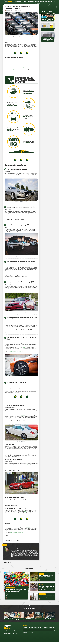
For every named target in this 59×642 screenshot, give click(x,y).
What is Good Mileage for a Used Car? (16, 532)
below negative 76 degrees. (25, 72)
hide (10, 562)
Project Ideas (31, 1)
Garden (25, 1)
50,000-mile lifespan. (17, 74)
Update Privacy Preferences (8, 632)
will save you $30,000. (22, 67)
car (22, 173)
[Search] (54, 630)
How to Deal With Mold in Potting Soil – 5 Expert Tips (46, 587)
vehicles (25, 511)
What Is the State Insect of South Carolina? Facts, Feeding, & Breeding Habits (46, 577)
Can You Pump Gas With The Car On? (16, 351)
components (24, 347)
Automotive (19, 1)
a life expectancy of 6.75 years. (18, 63)
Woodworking (49, 1)
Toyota (28, 464)
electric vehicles (14, 512)
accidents (23, 415)
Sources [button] (7, 535)
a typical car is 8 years (17, 61)
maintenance (28, 527)
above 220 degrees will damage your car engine (18, 69)
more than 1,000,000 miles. (21, 65)
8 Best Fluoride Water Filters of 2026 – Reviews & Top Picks (46, 596)
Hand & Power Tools (40, 1)
